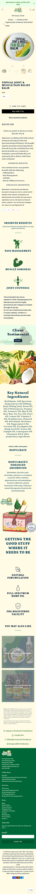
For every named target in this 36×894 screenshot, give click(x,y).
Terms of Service (7, 807)
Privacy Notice (6, 817)
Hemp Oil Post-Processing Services (12, 796)
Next (22, 16)
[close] (34, 3)
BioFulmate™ (6, 189)
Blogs (3, 803)
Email (4, 833)
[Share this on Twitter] (3, 210)
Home (10, 20)
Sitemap (4, 813)
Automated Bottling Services (10, 790)
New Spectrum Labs (15, 852)
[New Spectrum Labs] (18, 9)
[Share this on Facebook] (8, 210)
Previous (15, 16)
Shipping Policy (6, 809)
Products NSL (22, 20)
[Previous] (13, 66)
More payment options (18, 118)
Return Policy (6, 805)
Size (3, 93)
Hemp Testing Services (8, 792)
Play (18, 340)
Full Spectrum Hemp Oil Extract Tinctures (14, 777)
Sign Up (18, 842)
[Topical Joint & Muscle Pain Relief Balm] (18, 47)
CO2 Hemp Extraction (8, 794)
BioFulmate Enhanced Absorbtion (12, 781)
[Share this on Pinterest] (13, 210)
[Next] (23, 66)
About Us (4, 818)
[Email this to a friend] (18, 210)
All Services (5, 788)
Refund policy (6, 815)
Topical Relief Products (9, 779)
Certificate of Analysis (8, 811)
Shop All (4, 775)
